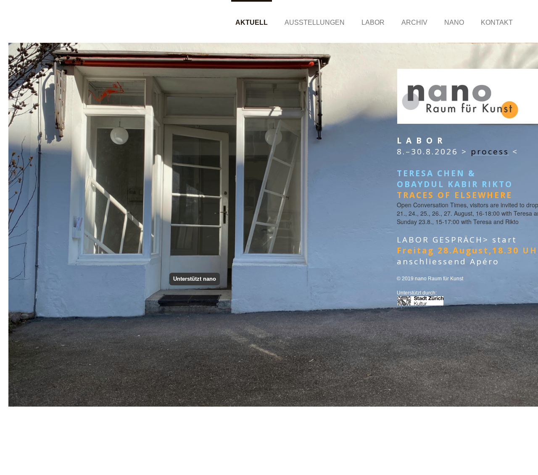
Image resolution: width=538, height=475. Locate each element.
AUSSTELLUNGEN (315, 22)
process (490, 151)
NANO (454, 22)
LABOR (373, 22)
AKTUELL (251, 22)
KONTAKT (497, 22)
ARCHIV (414, 22)
